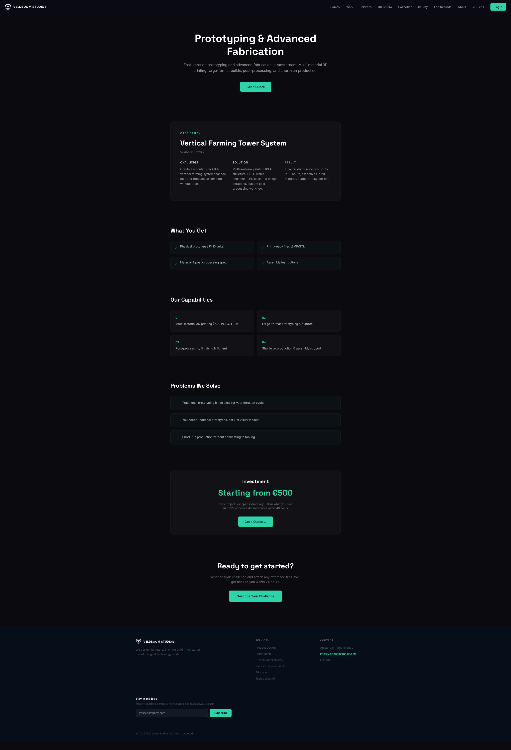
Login (498, 7)
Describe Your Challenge (255, 596)
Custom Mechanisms (269, 660)
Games (335, 7)
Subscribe (221, 712)
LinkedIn (325, 660)
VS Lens (478, 7)
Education (262, 672)
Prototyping (263, 653)
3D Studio (385, 7)
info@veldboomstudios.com (338, 653)
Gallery (423, 7)
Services (366, 7)
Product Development (270, 666)
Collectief (405, 7)
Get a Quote (256, 87)
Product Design (266, 647)
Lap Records (443, 7)
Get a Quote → (256, 522)
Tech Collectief (265, 678)
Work (349, 7)
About (462, 7)
